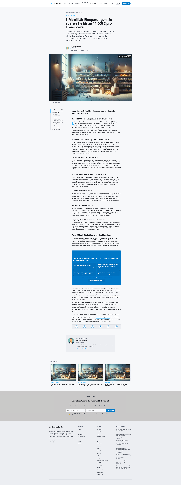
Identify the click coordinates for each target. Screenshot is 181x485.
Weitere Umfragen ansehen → (96, 280)
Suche (118, 3)
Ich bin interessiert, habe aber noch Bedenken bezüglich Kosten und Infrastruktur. (108, 266)
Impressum (100, 472)
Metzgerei (99, 458)
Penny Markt (100, 465)
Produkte (106, 3)
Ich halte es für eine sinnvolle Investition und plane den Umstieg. (84, 266)
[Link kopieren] (116, 327)
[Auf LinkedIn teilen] (100, 327)
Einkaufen (99, 451)
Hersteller (71, 3)
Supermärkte (100, 470)
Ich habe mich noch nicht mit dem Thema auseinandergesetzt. (107, 273)
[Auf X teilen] (84, 327)
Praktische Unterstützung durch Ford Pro (57, 123)
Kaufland (99, 453)
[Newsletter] (53, 441)
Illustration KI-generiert (55, 102)
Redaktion (99, 429)
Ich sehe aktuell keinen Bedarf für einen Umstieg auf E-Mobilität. (84, 273)
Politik (100, 3)
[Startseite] (55, 3)
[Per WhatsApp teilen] (76, 327)
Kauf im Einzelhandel (70, 12)
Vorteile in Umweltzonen (57, 126)
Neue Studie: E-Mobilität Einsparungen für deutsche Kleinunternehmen (58, 111)
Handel (65, 3)
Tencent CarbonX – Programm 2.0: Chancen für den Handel (62, 385)
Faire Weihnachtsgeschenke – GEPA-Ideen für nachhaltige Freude (90, 385)
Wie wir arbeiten (101, 436)
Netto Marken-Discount (102, 460)
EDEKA (98, 448)
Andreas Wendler (76, 46)
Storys (111, 3)
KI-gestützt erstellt (83, 50)
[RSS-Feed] (50, 441)
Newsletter (126, 3)
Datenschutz (100, 474)
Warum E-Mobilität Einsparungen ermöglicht (57, 119)
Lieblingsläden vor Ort (85, 3)
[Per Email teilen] (108, 327)
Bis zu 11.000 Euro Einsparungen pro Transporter (56, 116)
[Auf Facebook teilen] (92, 327)
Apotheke (99, 443)
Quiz (98, 434)
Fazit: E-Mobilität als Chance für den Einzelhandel (58, 128)
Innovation (77, 3)
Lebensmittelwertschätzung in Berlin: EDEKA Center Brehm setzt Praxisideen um (117, 385)
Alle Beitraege (100, 432)
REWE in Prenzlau (90, 309)
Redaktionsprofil (80, 342)
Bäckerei (99, 446)
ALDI (98, 441)
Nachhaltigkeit (93, 3)
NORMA (99, 462)
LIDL (98, 455)
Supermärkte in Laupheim (103, 318)
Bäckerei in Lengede (114, 296)
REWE (98, 467)
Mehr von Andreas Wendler (82, 348)
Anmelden (111, 410)
